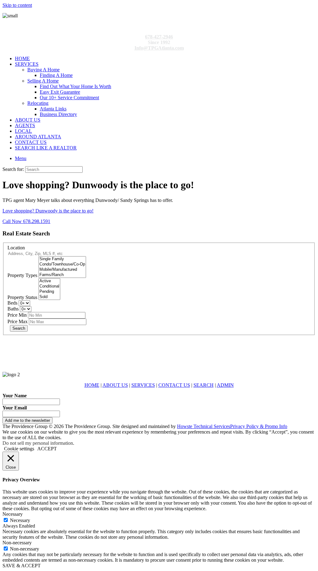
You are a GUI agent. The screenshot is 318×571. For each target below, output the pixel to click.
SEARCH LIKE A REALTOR (46, 147)
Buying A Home (43, 69)
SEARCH (203, 385)
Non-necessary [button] (17, 542)
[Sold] (49, 297)
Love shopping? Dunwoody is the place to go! (47, 210)
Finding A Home (56, 75)
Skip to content (17, 5)
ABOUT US (27, 120)
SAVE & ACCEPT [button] (21, 565)
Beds (12, 303)
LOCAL (23, 131)
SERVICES (27, 64)
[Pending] (49, 291)
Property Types (22, 275)
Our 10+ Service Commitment (69, 97)
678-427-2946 (159, 36)
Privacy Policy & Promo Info (258, 426)
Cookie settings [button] (19, 448)
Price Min (17, 315)
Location (16, 247)
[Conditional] (49, 286)
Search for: (13, 169)
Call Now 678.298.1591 (26, 221)
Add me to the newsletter (27, 420)
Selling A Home (43, 80)
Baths (13, 308)
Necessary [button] (12, 514)
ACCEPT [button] (47, 448)
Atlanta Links (53, 108)
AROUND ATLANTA (38, 136)
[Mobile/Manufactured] (62, 269)
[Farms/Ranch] (62, 275)
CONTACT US (31, 142)
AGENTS (25, 125)
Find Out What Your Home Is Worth (75, 86)
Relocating (37, 103)
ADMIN (225, 385)
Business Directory (58, 114)
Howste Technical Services (203, 426)
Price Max (17, 321)
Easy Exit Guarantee (60, 92)
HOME (22, 58)
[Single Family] (62, 259)
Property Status (22, 297)
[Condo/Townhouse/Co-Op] (62, 264)
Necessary (20, 520)
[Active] (49, 281)
